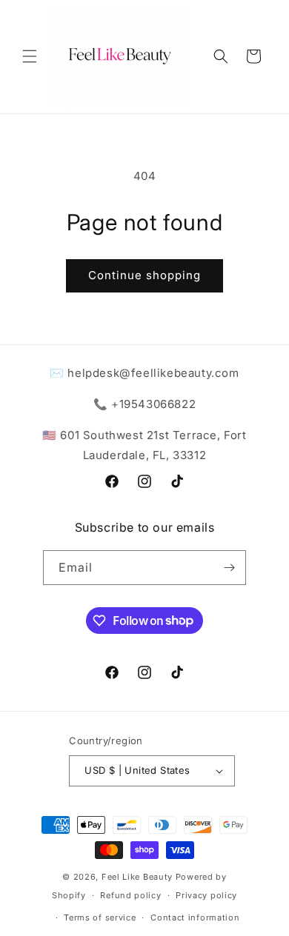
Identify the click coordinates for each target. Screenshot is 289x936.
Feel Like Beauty (137, 877)
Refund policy (130, 895)
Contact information (194, 917)
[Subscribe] (229, 567)
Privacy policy (206, 895)
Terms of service (100, 917)
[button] (29, 56)
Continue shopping (144, 275)
